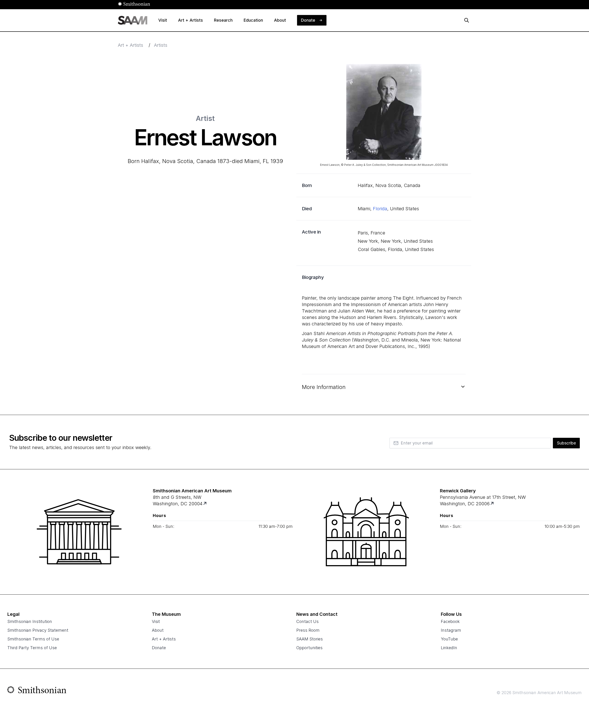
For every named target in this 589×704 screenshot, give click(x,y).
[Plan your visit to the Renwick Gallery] (366, 532)
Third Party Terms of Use (32, 647)
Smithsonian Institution (29, 621)
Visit (156, 621)
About (158, 630)
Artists (160, 45)
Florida (380, 208)
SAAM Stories (309, 639)
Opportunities (309, 647)
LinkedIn (449, 647)
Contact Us (307, 621)
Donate (159, 647)
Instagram (451, 630)
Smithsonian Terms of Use (33, 639)
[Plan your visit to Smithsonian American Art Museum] (205, 504)
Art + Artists (130, 45)
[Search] (466, 20)
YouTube (449, 639)
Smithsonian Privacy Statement (37, 630)
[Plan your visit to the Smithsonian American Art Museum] (79, 532)
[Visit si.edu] (36, 691)
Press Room (308, 630)
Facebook (450, 621)
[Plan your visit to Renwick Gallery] (492, 504)
